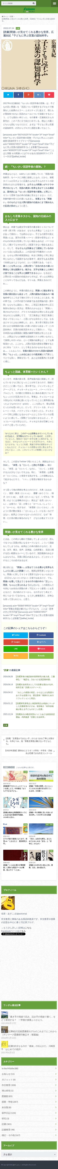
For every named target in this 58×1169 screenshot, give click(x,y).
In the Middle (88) (10, 1068)
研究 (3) (5, 1118)
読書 (11, 16)
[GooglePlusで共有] (29, 94)
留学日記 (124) (9, 1113)
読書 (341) (6, 1124)
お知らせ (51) (8, 1074)
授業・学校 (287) (10, 1101)
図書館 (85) (7, 1096)
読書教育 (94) (8, 1129)
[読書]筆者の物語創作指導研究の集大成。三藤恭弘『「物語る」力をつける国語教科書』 (35, 678)
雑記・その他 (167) (11, 1135)
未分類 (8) (6, 1107)
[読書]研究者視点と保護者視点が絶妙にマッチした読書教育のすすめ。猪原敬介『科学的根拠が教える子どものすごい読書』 (35, 706)
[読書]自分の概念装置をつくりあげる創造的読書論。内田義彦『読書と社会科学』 (35, 715)
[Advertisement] (29, 968)
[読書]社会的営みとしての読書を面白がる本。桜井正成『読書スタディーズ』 (35, 686)
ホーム (5, 16)
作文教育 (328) (9, 1085)
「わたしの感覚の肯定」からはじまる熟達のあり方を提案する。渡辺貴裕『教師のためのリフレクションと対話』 (35, 695)
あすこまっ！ (17, 1165)
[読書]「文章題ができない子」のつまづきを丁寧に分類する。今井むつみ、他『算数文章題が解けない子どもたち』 (30, 741)
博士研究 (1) (7, 1090)
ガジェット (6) (9, 1079)
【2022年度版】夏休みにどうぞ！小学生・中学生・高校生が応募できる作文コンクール (28, 751)
